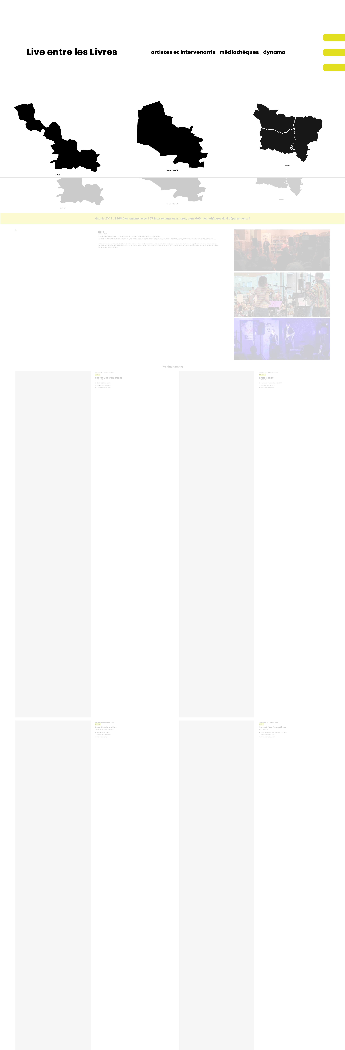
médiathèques (239, 52)
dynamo (274, 52)
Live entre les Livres (71, 53)
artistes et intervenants (183, 52)
